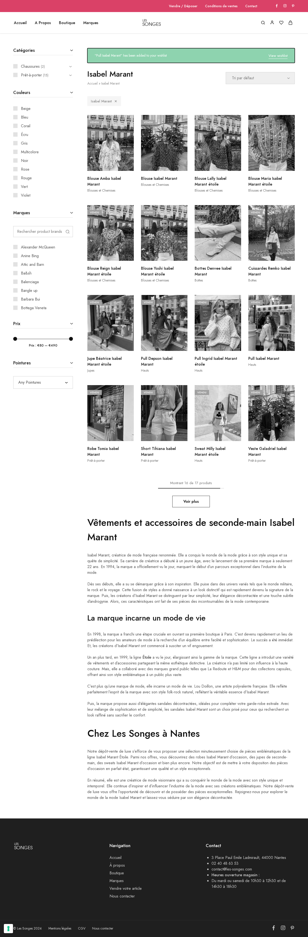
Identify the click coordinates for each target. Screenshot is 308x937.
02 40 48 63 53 (225, 863)
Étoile (146, 657)
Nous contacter (122, 896)
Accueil (20, 23)
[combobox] (43, 382)
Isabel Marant (101, 101)
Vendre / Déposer (183, 6)
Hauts (145, 370)
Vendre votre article (125, 888)
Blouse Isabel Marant (159, 178)
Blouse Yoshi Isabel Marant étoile (157, 271)
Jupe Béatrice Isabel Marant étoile (104, 361)
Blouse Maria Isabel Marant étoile (265, 181)
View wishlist (278, 55)
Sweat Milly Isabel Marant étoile (210, 451)
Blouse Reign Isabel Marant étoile (104, 271)
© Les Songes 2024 (27, 928)
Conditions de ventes (221, 6)
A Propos (43, 23)
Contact (251, 6)
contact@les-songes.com (232, 869)
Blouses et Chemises (101, 190)
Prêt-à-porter (96, 460)
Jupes (90, 370)
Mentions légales (59, 928)
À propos (117, 865)
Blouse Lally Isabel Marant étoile (210, 181)
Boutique (116, 873)
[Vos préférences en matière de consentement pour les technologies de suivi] (8, 928)
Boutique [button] (67, 23)
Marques (90, 23)
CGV (81, 928)
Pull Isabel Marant (263, 358)
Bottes (199, 280)
